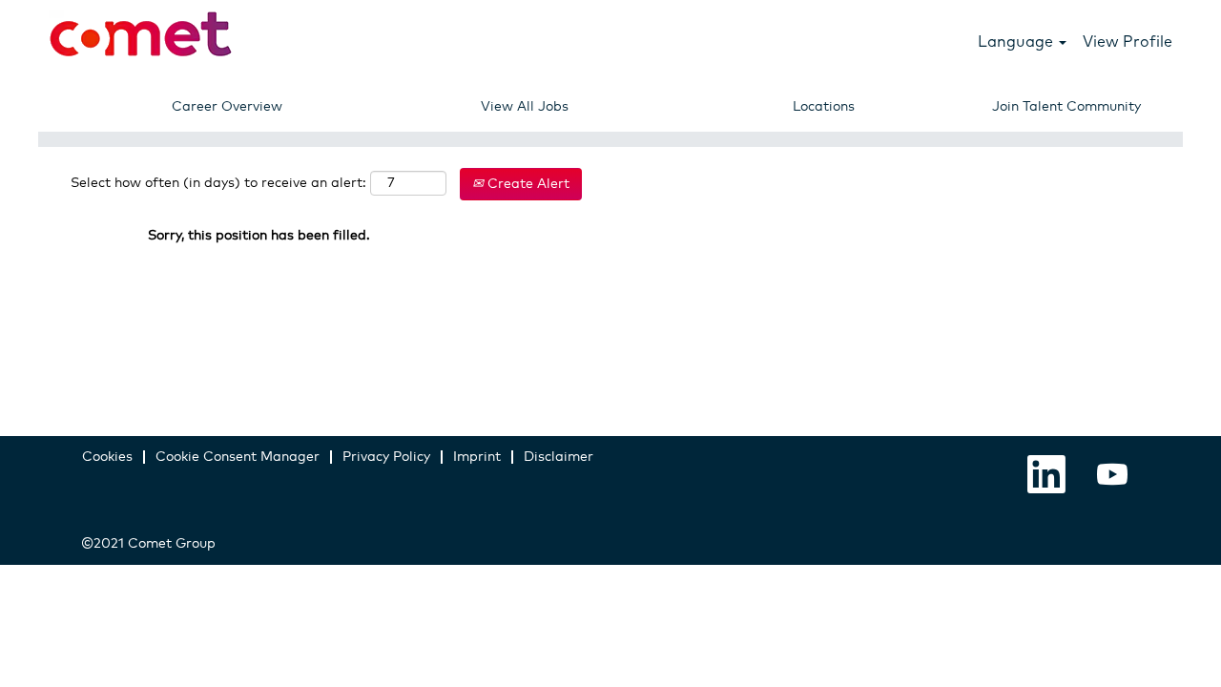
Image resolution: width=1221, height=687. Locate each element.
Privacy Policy (386, 457)
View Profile (1127, 41)
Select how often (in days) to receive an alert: (218, 183)
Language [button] (1017, 41)
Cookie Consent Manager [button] (237, 457)
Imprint (477, 457)
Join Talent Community (1066, 107)
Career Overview (227, 107)
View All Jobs (525, 107)
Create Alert (526, 184)
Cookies (107, 457)
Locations (824, 107)
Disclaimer (558, 457)
